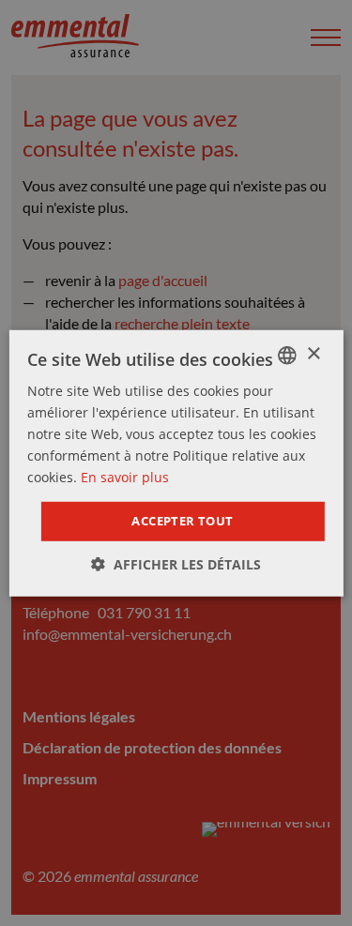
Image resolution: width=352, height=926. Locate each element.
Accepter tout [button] (182, 520)
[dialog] (175, 462)
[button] (176, 564)
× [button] (313, 354)
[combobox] (287, 354)
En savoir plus (125, 477)
